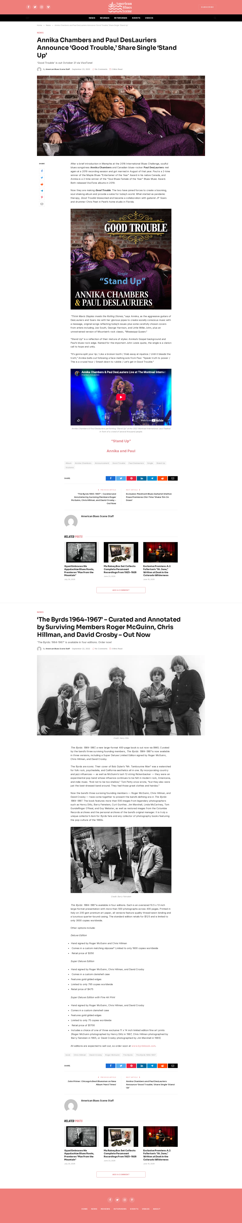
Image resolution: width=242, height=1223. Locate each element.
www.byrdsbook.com (143, 1046)
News (40, 32)
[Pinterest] (42, 197)
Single (150, 463)
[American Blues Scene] (121, 7)
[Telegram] (42, 190)
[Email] (42, 203)
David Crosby (95, 1055)
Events (134, 1209)
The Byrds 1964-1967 (146, 1055)
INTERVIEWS (120, 18)
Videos (146, 1209)
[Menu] (27, 18)
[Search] (214, 18)
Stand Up (161, 463)
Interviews (120, 1209)
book (68, 1055)
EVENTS (136, 18)
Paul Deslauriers (136, 463)
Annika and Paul (121, 451)
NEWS (92, 18)
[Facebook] (42, 171)
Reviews (105, 1209)
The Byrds (128, 1055)
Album (68, 463)
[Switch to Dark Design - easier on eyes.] (210, 18)
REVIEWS (104, 18)
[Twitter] (42, 177)
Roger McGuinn (112, 1055)
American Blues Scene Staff (58, 69)
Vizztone (70, 467)
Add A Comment (121, 590)
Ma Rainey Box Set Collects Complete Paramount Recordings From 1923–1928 (120, 569)
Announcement (102, 463)
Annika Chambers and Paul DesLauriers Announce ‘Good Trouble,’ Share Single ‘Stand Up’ (150, 1084)
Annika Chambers (83, 463)
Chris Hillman (80, 1055)
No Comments (101, 69)
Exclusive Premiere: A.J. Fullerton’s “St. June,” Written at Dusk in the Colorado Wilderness (157, 571)
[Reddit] (42, 184)
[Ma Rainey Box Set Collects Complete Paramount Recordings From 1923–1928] (121, 552)
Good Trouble (119, 463)
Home (85, 1209)
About (156, 1209)
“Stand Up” (121, 441)
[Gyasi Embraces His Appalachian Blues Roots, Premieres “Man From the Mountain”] (81, 552)
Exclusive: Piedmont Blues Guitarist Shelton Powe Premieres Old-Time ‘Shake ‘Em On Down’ (149, 497)
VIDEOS (149, 18)
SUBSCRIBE (207, 7)
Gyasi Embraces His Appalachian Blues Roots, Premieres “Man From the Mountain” (79, 571)
